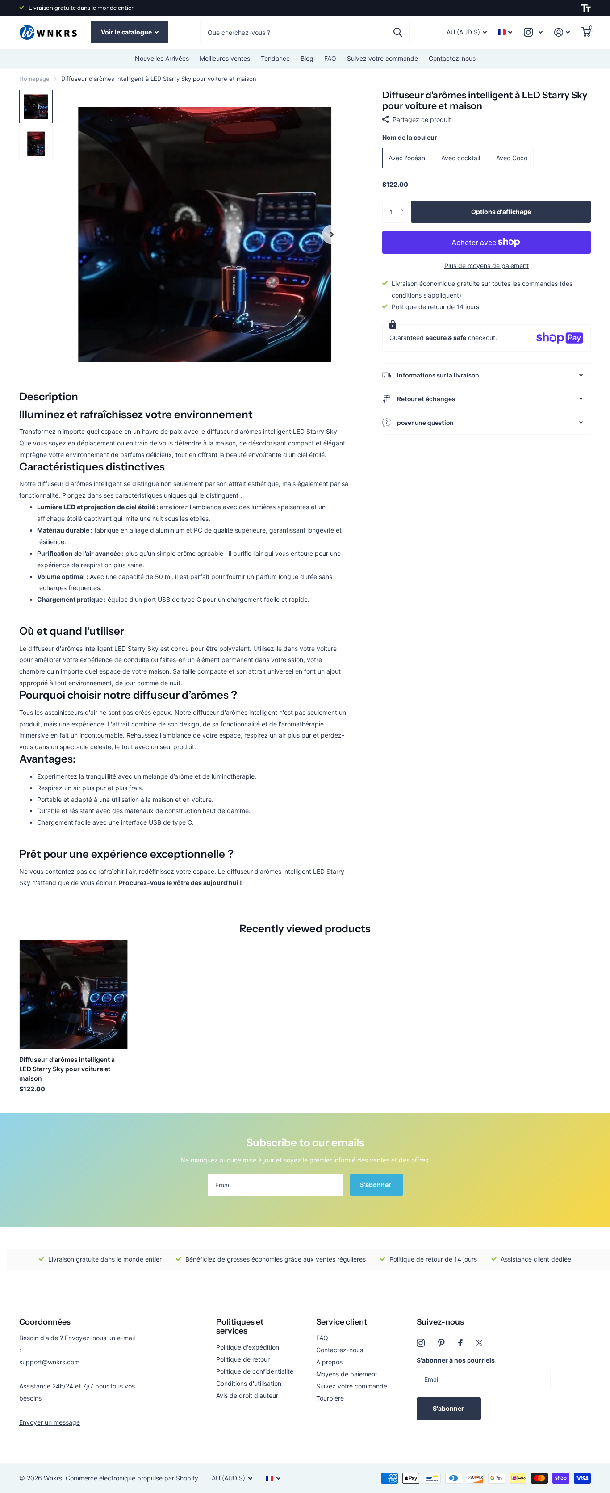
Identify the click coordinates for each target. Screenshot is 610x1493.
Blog (307, 58)
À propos (329, 1362)
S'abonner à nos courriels (456, 1360)
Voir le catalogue (127, 32)
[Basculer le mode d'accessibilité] (586, 8)
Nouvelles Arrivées (162, 58)
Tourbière (330, 1398)
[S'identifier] (562, 32)
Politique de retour (243, 1359)
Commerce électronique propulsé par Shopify (132, 1478)
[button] (404, 204)
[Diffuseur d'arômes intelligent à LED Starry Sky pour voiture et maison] (73, 994)
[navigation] (36, 106)
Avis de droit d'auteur (247, 1395)
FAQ (330, 58)
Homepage (34, 78)
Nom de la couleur (409, 137)
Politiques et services (239, 1326)
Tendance (275, 58)
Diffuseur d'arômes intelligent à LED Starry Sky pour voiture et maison (67, 1069)
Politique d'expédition (247, 1347)
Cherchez (397, 32)
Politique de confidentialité (254, 1371)
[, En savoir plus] (533, 32)
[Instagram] (421, 1343)
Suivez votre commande (382, 58)
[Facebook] (460, 1342)
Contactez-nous (452, 58)
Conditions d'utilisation (248, 1383)
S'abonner (376, 1184)
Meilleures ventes (225, 58)
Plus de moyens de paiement (486, 265)
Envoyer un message (49, 1422)
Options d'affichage (501, 211)
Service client (341, 1322)
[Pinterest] (441, 1343)
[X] (479, 1343)
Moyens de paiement (346, 1374)
